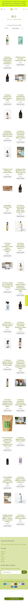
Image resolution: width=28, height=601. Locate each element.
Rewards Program (26, 300)
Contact (3, 554)
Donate (3, 561)
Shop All (3, 552)
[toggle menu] (1, 9)
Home (8, 19)
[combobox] (16, 28)
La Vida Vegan (11, 581)
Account (3, 557)
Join (24, 572)
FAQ (2, 555)
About (2, 559)
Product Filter (15, 598)
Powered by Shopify (19, 581)
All (11, 19)
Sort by (6, 28)
